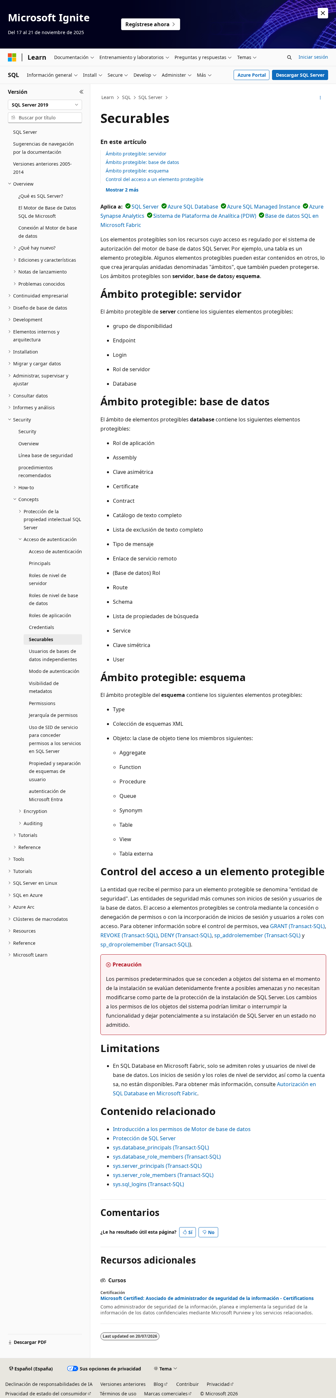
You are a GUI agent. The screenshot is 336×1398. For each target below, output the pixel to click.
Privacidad (218, 1384)
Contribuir (187, 1384)
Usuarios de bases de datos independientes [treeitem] (53, 655)
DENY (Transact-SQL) (186, 935)
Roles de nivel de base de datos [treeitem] (53, 599)
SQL (126, 97)
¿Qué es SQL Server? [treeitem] (40, 196)
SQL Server (150, 97)
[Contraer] (81, 92)
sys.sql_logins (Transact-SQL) (148, 1184)
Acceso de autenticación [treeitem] (55, 551)
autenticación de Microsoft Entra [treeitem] (47, 795)
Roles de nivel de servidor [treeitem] (47, 579)
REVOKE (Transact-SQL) (129, 935)
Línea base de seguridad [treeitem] (45, 455)
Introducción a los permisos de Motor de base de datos (182, 1129)
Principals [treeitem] (40, 563)
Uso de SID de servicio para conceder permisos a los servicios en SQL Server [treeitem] (55, 739)
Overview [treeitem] (28, 443)
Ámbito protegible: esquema (137, 171)
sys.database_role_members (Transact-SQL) (167, 1156)
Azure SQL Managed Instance (263, 206)
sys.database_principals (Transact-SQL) (161, 1147)
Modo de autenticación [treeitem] (54, 671)
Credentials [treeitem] (41, 627)
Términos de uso (118, 1393)
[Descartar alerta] (323, 13)
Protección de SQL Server (144, 1138)
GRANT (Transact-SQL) (297, 926)
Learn (107, 97)
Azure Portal (252, 75)
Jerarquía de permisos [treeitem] (53, 715)
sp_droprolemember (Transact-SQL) (144, 944)
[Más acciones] (320, 97)
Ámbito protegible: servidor (136, 154)
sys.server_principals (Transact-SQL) (157, 1165)
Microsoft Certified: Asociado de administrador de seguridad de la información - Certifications (207, 1298)
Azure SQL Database (193, 206)
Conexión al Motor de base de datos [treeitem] (47, 232)
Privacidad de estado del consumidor (46, 1393)
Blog (158, 1384)
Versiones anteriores (123, 1384)
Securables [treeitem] (41, 639)
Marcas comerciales (166, 1393)
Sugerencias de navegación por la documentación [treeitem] (43, 148)
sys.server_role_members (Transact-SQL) (163, 1175)
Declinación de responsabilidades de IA (49, 1384)
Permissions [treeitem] (42, 703)
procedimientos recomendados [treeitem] (35, 471)
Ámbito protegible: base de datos (142, 162)
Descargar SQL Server (300, 75)
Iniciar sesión (313, 57)
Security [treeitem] (27, 431)
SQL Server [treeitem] (25, 132)
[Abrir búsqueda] (289, 57)
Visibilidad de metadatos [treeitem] (44, 687)
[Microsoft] (12, 57)
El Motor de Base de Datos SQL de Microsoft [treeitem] (47, 212)
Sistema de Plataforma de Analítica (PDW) (204, 215)
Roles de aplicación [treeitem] (50, 615)
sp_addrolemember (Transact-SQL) (257, 935)
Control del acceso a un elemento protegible (154, 179)
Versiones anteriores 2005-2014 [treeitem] (42, 168)
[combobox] (45, 105)
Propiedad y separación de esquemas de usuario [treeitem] (55, 771)
